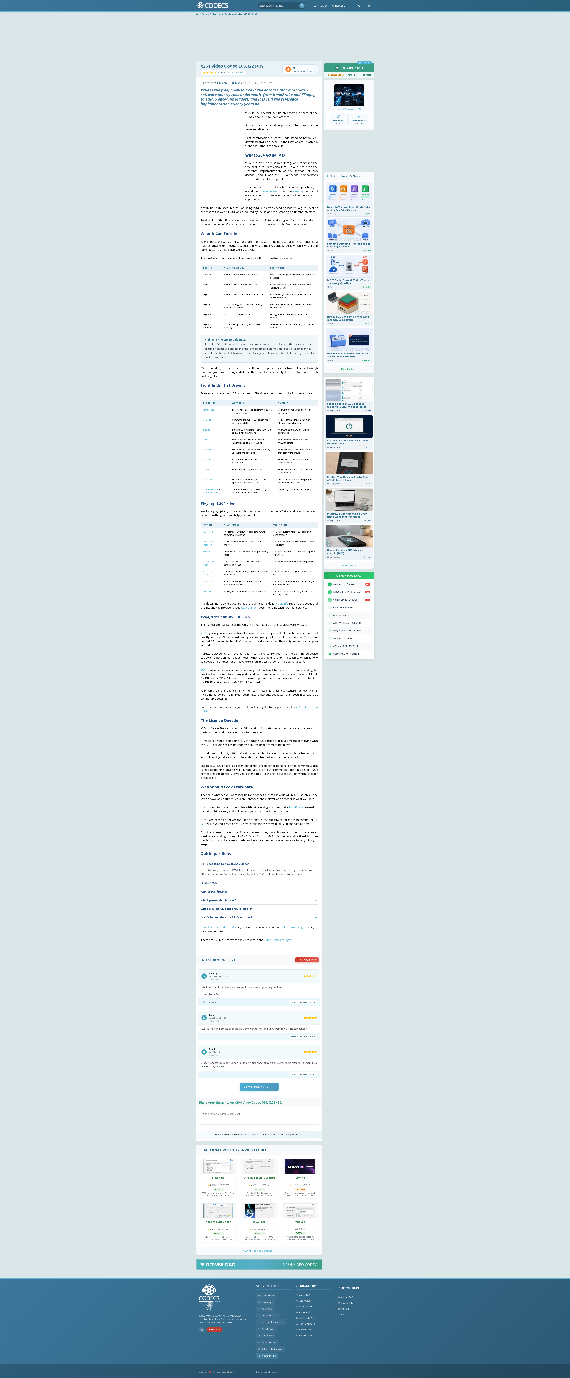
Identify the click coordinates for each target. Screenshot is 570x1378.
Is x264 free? (209, 883)
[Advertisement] (285, 39)
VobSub (300, 1222)
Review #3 (215, 1055)
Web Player (266, 1308)
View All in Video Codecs (258, 1250)
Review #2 (215, 1021)
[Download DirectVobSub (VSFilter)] (259, 1167)
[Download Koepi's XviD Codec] (218, 1211)
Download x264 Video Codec (219, 927)
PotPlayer (208, 581)
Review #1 (215, 979)
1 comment (210, 1002)
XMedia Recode (210, 489)
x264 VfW (207, 479)
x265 (203, 633)
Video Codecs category (278, 940)
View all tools (269, 1355)
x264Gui (207, 459)
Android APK (305, 1294)
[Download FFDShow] (218, 1167)
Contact (345, 1314)
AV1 (203, 670)
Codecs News (305, 1329)
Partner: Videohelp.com (266, 1372)
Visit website (359, 120)
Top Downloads (307, 1323)
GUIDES (354, 6)
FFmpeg (298, 191)
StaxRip (206, 429)
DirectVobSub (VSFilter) (259, 1177)
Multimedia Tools (307, 1318)
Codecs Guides (306, 1335)
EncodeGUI (208, 449)
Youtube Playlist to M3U (273, 1322)
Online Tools (270, 1286)
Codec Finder (249, 607)
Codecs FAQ (347, 1297)
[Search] (302, 5)
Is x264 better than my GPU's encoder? (226, 917)
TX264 (206, 469)
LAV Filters (208, 531)
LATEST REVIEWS (213, 960)
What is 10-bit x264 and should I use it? (226, 908)
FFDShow (218, 1177)
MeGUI (206, 439)
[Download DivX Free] (259, 1211)
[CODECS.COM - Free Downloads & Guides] (209, 1298)
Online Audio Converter (272, 1349)
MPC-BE (207, 591)
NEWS (368, 6)
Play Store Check (269, 1342)
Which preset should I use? (218, 900)
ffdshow (207, 551)
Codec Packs (305, 1312)
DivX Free (259, 1222)
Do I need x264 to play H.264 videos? (225, 864)
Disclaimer (346, 1308)
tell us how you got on (295, 927)
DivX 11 (300, 1177)
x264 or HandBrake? (214, 891)
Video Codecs (305, 1306)
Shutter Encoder (211, 492)
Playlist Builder (268, 1329)
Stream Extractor (269, 1315)
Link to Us (215, 1329)
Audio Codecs (305, 1300)
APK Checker (267, 1335)
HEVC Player (267, 1302)
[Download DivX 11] (300, 1167)
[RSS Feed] (201, 1329)
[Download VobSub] (300, 1211)
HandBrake (270, 191)
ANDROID (338, 6)
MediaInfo (282, 603)
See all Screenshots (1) (349, 109)
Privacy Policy (347, 1303)
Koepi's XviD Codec (218, 1222)
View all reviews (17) (256, 1086)
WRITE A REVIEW (308, 960)
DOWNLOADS (318, 6)
